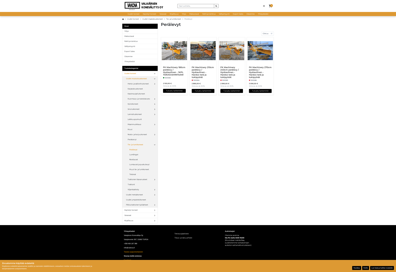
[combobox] (195, 6)
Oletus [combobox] (265, 34)
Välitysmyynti (224, 14)
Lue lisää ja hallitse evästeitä (382, 268)
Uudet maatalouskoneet (152, 19)
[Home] (123, 19)
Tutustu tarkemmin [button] (174, 91)
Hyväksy (357, 268)
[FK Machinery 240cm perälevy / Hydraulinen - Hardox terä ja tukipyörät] (231, 50)
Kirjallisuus (174, 14)
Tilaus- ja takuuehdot (183, 238)
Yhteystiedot (263, 14)
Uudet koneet (134, 14)
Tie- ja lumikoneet (173, 19)
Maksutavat (194, 14)
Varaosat (163, 14)
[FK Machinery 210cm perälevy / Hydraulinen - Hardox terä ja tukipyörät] (203, 50)
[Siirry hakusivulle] (216, 6)
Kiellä (366, 268)
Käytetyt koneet (149, 14)
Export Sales (238, 14)
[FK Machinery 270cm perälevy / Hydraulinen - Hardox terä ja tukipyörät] (260, 50)
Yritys (184, 14)
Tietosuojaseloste (181, 234)
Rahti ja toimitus (209, 14)
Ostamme (250, 14)
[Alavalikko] (155, 73)
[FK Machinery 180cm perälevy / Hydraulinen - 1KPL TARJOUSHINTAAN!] (174, 50)
